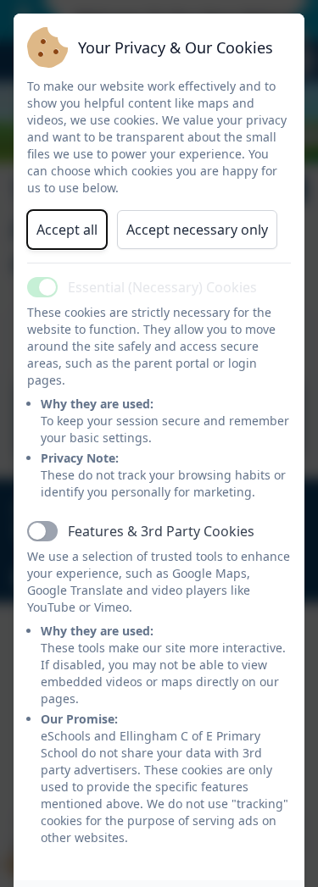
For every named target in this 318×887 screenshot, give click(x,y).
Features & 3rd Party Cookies (161, 531)
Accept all (67, 229)
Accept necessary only (197, 229)
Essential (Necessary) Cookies (162, 287)
